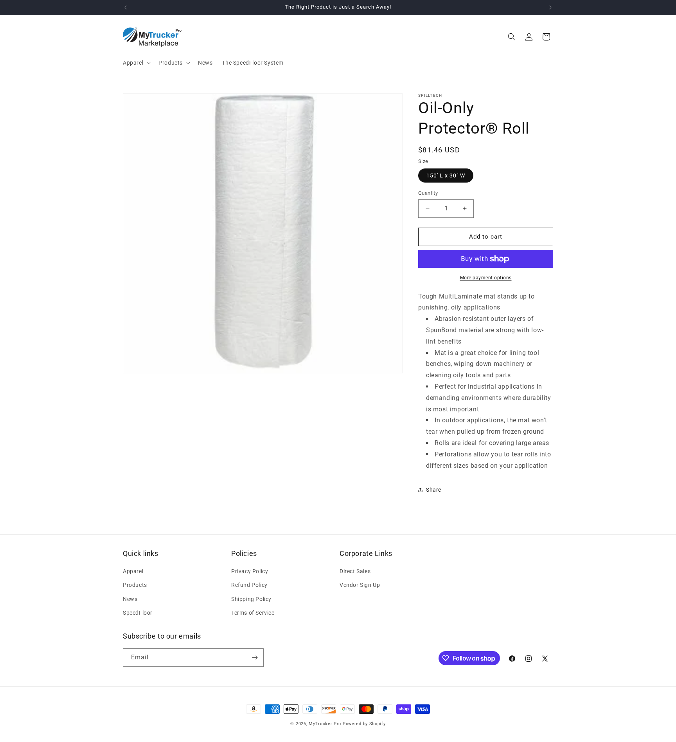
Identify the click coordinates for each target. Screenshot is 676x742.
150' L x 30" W (445, 175)
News (130, 599)
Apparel (133, 571)
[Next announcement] (550, 7)
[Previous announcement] (125, 7)
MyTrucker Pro (325, 723)
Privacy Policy (249, 571)
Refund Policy (249, 585)
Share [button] (433, 490)
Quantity (428, 193)
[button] (136, 62)
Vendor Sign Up (360, 585)
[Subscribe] (254, 657)
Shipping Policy (251, 599)
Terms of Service (253, 613)
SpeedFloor (138, 613)
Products (135, 585)
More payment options (486, 278)
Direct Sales (355, 571)
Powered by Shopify (364, 723)
